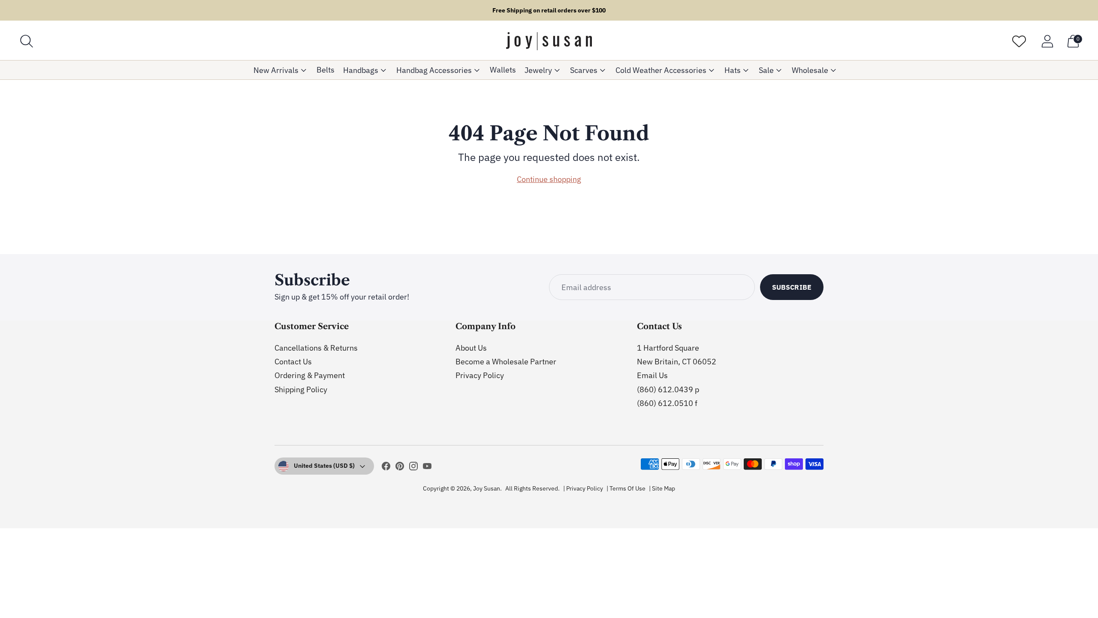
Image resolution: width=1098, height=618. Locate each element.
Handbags (360, 70)
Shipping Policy (300, 389)
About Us (471, 348)
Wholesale (810, 70)
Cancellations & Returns (316, 348)
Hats (732, 70)
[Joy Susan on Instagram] (413, 468)
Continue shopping (549, 179)
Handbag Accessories (434, 70)
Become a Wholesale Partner (505, 362)
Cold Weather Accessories (660, 70)
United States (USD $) (324, 466)
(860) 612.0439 (665, 389)
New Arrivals (276, 70)
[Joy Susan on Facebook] (386, 468)
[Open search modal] (27, 41)
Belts (326, 70)
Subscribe (791, 287)
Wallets (503, 70)
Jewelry (538, 70)
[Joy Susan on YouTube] (427, 468)
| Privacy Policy (583, 488)
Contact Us (293, 362)
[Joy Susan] (549, 41)
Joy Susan (486, 488)
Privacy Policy (479, 375)
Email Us (652, 375)
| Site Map (662, 488)
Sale (766, 70)
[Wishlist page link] (1019, 41)
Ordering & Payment (309, 375)
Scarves (583, 70)
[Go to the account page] (1047, 41)
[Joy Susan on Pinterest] (400, 468)
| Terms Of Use (626, 488)
